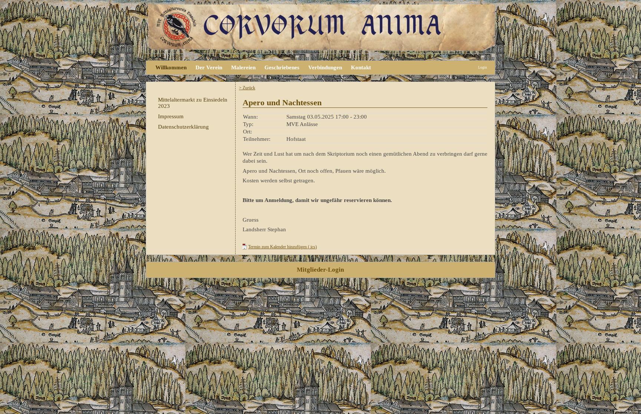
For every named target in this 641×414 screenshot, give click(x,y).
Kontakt (361, 67)
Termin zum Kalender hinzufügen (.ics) (282, 247)
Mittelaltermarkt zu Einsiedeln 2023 (192, 103)
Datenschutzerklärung (183, 127)
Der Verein (208, 67)
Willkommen (171, 67)
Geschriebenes (281, 67)
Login (482, 67)
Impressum (171, 116)
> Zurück (247, 88)
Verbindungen (325, 67)
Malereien (243, 67)
